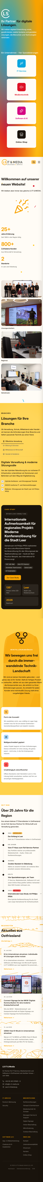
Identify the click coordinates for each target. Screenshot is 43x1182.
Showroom (26, 1148)
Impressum (11, 1168)
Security (5, 1105)
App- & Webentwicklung (11, 1141)
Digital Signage (28, 1121)
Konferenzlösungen (29, 1102)
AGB (33, 1168)
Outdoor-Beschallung (30, 1132)
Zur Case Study (13, 578)
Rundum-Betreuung (9, 1102)
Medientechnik (29, 1098)
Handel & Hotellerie (12, 454)
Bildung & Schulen (12, 445)
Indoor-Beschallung (29, 1124)
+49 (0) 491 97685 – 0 (13, 1081)
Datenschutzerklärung (23, 1168)
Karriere (25, 1151)
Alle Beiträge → (6, 941)
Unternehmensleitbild (30, 1144)
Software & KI (8, 1137)
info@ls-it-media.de (12, 1084)
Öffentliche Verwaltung (13, 441)
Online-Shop (27, 1155)
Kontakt (25, 1141)
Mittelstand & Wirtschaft (14, 450)
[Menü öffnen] (39, 162)
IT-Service (7, 1098)
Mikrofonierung (28, 1128)
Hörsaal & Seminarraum (31, 1105)
